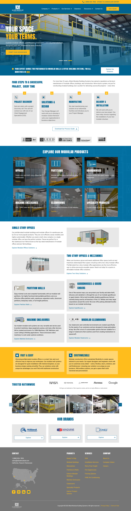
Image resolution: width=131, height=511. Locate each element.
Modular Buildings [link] (73, 462)
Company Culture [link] (108, 462)
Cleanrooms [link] (71, 484)
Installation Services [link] (92, 462)
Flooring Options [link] (90, 474)
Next (120, 404)
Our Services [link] (66, 9)
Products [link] (55, 9)
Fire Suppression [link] (90, 470)
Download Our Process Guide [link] (65, 129)
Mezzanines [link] (71, 466)
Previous (11, 404)
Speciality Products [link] (73, 487)
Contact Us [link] (99, 9)
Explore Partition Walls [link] (22, 304)
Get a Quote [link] (113, 9)
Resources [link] (87, 9)
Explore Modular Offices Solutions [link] (23, 248)
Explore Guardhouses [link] (76, 308)
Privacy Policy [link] (105, 505)
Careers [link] (105, 466)
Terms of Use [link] (115, 505)
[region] (65, 39)
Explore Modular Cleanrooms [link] (78, 338)
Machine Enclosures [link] (73, 480)
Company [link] (45, 9)
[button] (61, 60)
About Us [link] (106, 458)
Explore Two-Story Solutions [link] (76, 273)
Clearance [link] (77, 9)
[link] (2, 26)
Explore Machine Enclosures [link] (23, 339)
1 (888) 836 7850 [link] (90, 2)
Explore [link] (28, 438)
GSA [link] (86, 458)
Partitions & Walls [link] (73, 470)
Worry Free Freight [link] (91, 466)
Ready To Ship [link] (71, 458)
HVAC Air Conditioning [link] (92, 477)
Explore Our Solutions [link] (110, 70)
